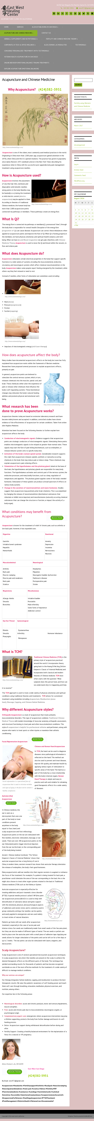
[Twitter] (84, 13)
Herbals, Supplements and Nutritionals (21, 39)
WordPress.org (79, 181)
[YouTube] (79, 13)
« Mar (76, 225)
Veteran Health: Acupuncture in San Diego (21, 57)
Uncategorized (79, 145)
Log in (76, 164)
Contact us (46, 33)
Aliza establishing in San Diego (45, 27)
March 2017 (78, 126)
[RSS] (88, 13)
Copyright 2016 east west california (13, 1116)
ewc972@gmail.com (86, 8)
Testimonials (80, 45)
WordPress (89, 1116)
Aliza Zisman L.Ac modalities (55, 45)
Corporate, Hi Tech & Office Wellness (20, 45)
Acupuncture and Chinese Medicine (18, 33)
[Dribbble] (62, 13)
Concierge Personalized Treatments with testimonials (26, 51)
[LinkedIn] (58, 13)
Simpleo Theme (73, 1116)
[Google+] (67, 13)
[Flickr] (92, 13)
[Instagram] (54, 13)
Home (6, 27)
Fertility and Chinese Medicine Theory (62, 39)
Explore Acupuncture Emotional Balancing (21, 69)
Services (20, 27)
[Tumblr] (71, 13)
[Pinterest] (75, 13)
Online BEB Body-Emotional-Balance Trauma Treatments (26, 63)
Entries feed (78, 170)
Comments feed (80, 175)
